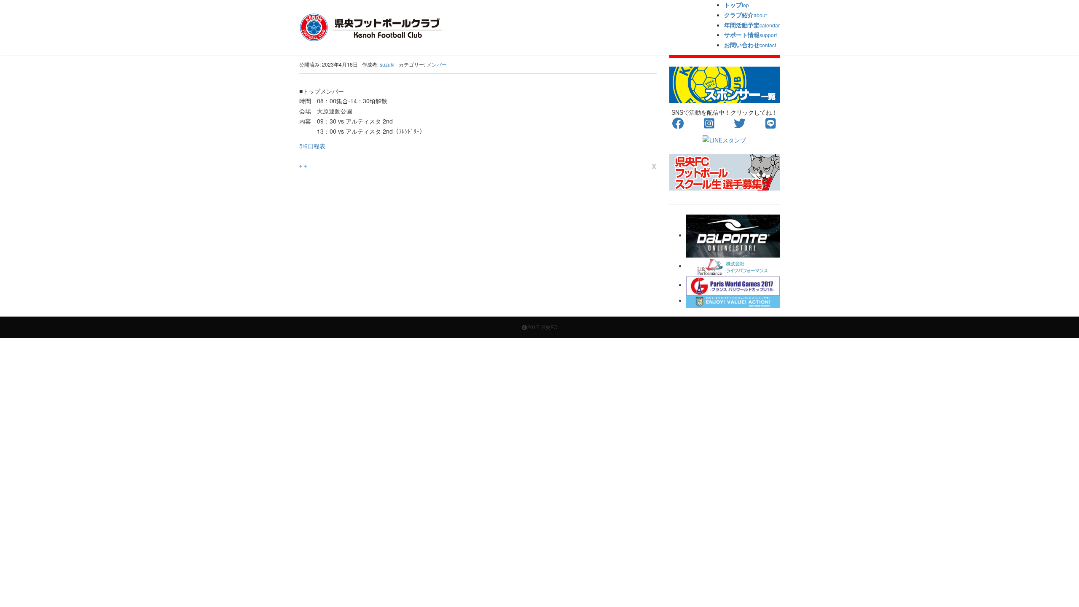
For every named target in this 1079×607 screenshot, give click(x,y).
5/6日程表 (312, 146)
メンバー (437, 64)
